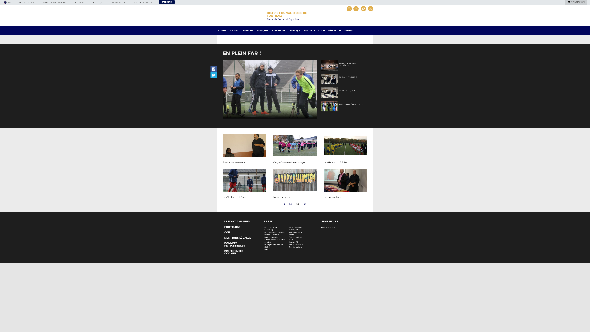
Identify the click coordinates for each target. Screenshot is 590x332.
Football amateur (271, 235)
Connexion (578, 2)
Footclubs (232, 227)
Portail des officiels (144, 3)
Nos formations (295, 247)
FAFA (266, 250)
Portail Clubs (118, 3)
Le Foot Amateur (237, 221)
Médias (332, 30)
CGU (227, 232)
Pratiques (262, 30)
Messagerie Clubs (328, 227)
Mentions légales (237, 238)
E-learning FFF (269, 230)
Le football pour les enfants (275, 232)
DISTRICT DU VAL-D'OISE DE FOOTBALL (287, 14)
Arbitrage (309, 30)
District (235, 30)
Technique (294, 30)
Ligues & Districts (26, 3)
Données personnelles (234, 244)
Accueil (222, 30)
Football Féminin (271, 237)
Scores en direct (295, 237)
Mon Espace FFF (270, 227)
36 (305, 204)
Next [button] (311, 90)
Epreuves (248, 30)
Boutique (98, 3)
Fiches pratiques (295, 230)
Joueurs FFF (293, 242)
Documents (346, 30)
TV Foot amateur (295, 232)
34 (290, 204)
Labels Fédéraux (295, 227)
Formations (278, 30)
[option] (270, 89)
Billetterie (79, 3)
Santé (291, 235)
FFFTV (291, 240)
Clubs (321, 30)
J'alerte (167, 2)
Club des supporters (54, 3)
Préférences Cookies (233, 252)
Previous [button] (228, 90)
